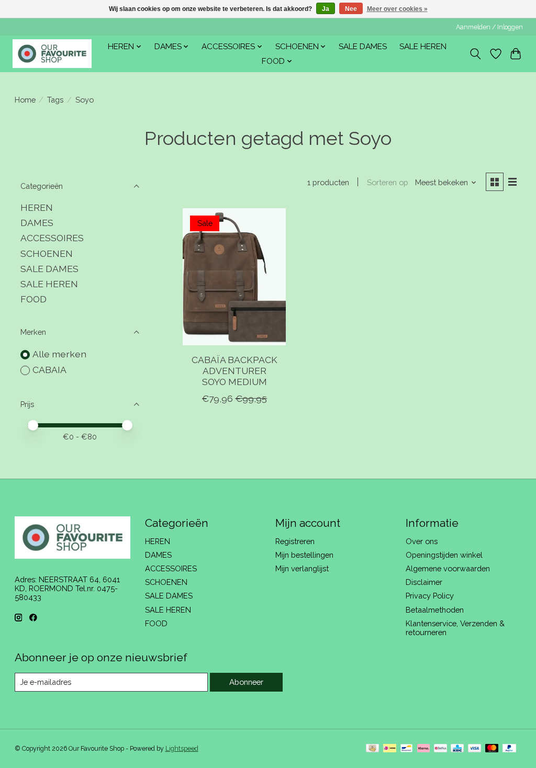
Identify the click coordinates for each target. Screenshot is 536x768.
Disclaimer (424, 582)
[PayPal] (509, 749)
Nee (351, 9)
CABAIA (49, 369)
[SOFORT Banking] (423, 749)
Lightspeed (181, 748)
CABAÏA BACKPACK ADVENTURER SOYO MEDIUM (234, 370)
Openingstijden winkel (444, 554)
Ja (325, 9)
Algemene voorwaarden (448, 568)
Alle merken (59, 353)
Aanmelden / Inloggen (489, 27)
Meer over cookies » (397, 9)
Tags (55, 99)
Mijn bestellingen (304, 554)
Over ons (422, 541)
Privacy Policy (430, 595)
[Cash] (372, 749)
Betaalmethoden (435, 609)
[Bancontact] (406, 749)
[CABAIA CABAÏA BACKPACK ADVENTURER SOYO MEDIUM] (234, 277)
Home (25, 99)
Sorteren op (387, 182)
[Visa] (475, 749)
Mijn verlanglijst (302, 568)
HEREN (36, 207)
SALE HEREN (422, 46)
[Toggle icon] (475, 53)
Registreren (295, 541)
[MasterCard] (492, 749)
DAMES (36, 222)
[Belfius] (440, 749)
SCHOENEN (46, 253)
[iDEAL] (389, 749)
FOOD (33, 298)
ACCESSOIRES (52, 237)
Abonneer (246, 681)
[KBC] (457, 749)
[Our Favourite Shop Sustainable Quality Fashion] (52, 53)
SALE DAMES (363, 46)
